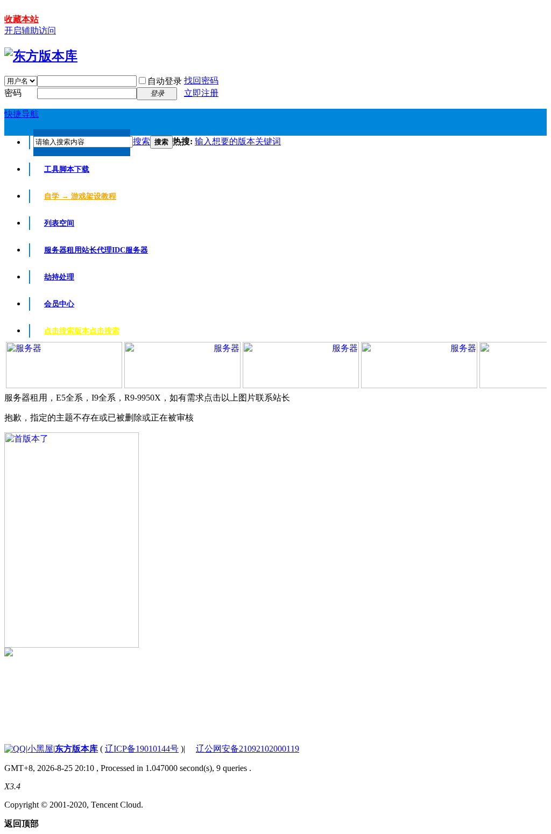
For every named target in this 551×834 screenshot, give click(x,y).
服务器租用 (96, 250)
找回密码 (201, 80)
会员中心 (59, 304)
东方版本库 (76, 748)
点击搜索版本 (81, 331)
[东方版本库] (40, 56)
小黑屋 (40, 748)
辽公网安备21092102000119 (247, 748)
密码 (13, 92)
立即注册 (201, 92)
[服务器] (64, 385)
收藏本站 (21, 19)
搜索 (141, 141)
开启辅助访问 (30, 30)
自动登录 (164, 81)
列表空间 (59, 223)
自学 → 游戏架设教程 (80, 196)
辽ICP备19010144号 (142, 748)
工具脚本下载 (66, 169)
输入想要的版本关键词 (238, 141)
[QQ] (15, 748)
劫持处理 (59, 277)
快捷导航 (21, 113)
